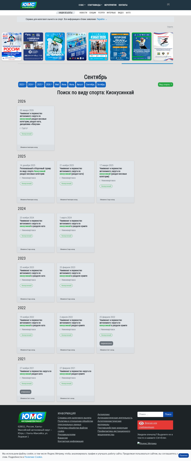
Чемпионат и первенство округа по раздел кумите (75, 372)
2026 (48, 84)
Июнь (64, 84)
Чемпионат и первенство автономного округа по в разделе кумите (73, 223)
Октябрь (101, 84)
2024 (30, 84)
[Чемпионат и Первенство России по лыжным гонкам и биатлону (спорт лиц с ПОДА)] (11, 46)
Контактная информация (70, 441)
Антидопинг (104, 414)
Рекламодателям (66, 434)
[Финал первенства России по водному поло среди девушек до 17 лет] (76, 46)
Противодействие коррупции (113, 428)
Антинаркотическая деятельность (115, 418)
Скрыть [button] (170, 27)
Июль (71, 84)
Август (80, 84)
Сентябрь (90, 84)
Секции (92, 13)
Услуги (101, 13)
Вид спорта (164, 84)
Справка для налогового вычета (74, 418)
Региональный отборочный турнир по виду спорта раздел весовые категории (35, 171)
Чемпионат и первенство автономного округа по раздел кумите (72, 323)
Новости (83, 13)
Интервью (111, 13)
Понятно (184, 455)
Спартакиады (94, 5)
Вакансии (63, 438)
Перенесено (106, 343)
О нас (81, 5)
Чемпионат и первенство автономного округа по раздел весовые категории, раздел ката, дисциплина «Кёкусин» (33, 118)
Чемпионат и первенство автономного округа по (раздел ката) (72, 171)
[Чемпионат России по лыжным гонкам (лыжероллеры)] (141, 46)
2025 (39, 84)
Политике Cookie (33, 457)
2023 (21, 84)
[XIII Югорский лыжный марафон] (33, 46)
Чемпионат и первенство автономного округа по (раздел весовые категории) (113, 172)
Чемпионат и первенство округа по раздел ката (35, 372)
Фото (128, 13)
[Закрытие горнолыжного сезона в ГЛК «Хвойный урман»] (55, 46)
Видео (121, 13)
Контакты (123, 5)
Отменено (25, 392)
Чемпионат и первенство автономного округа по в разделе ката (32, 223)
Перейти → (102, 19)
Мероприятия (110, 5)
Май (57, 84)
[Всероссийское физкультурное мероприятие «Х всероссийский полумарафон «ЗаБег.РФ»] (98, 46)
